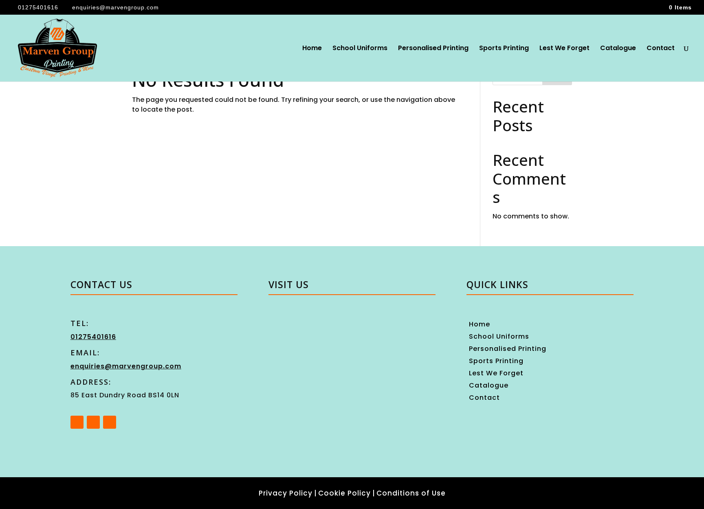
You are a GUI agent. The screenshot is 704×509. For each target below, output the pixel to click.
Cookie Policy (344, 493)
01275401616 (38, 7)
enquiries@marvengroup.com (125, 366)
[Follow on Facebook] (77, 422)
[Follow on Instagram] (93, 422)
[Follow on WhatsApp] (109, 422)
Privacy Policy (285, 493)
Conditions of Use (411, 493)
